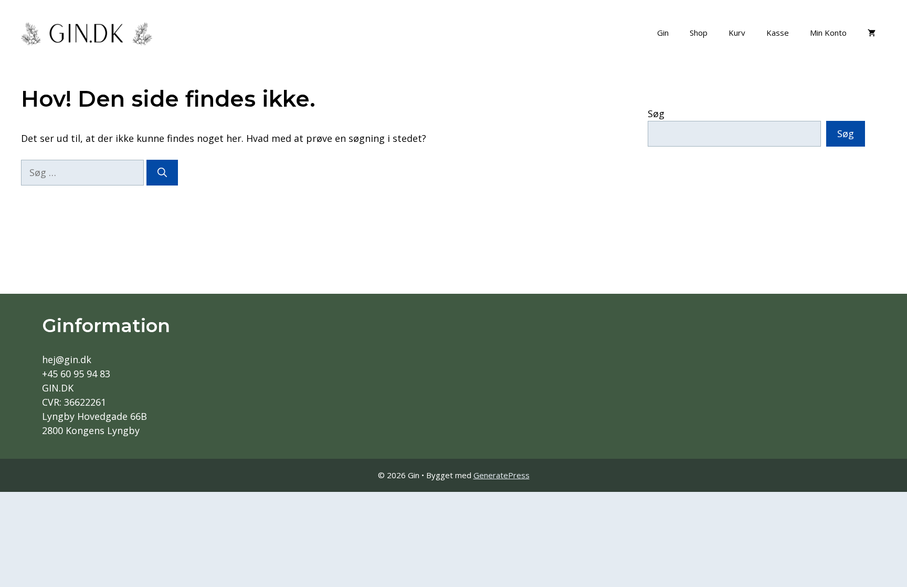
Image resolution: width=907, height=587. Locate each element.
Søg (656, 113)
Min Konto (828, 32)
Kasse (777, 32)
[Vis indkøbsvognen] (871, 32)
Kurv (737, 32)
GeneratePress (501, 475)
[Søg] (162, 173)
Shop (699, 32)
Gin (663, 32)
